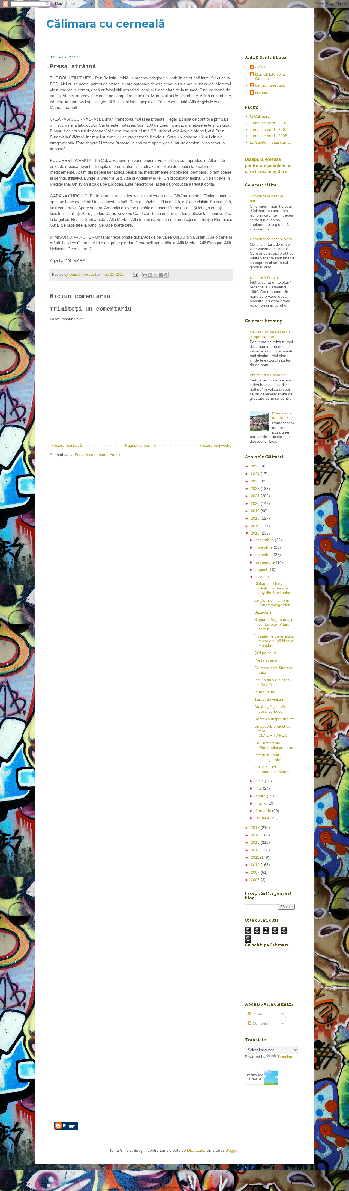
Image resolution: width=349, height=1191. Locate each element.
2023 (256, 481)
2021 (256, 496)
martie (261, 803)
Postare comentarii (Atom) (97, 454)
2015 (256, 827)
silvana (261, 92)
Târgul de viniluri (268, 699)
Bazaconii (262, 612)
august (261, 569)
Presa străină (265, 660)
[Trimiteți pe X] (155, 275)
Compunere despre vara (271, 239)
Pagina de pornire (140, 445)
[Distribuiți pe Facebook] (160, 275)
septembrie (265, 562)
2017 (256, 526)
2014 (256, 835)
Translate (285, 1056)
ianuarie (262, 818)
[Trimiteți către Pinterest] (166, 275)
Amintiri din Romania (267, 375)
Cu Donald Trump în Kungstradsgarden (272, 602)
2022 (256, 488)
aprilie (261, 796)
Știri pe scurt (265, 653)
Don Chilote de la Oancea (270, 76)
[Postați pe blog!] (150, 275)
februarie (263, 810)
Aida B (260, 67)
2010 (256, 865)
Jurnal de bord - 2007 (268, 129)
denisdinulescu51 (270, 85)
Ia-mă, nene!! (266, 692)
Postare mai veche (215, 445)
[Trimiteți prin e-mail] (145, 275)
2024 (256, 474)
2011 (255, 857)
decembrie (265, 540)
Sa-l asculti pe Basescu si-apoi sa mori (270, 334)
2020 (256, 503)
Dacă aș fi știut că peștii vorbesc (269, 708)
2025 (256, 466)
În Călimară (260, 116)
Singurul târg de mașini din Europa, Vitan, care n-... (274, 624)
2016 (256, 533)
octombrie (264, 554)
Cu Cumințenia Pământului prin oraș (274, 745)
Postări (257, 1014)
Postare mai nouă (66, 445)
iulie (259, 577)
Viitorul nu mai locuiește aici (267, 757)
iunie (260, 781)
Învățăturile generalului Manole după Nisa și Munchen (274, 641)
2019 (256, 511)
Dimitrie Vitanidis (264, 277)
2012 (256, 850)
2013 (256, 842)
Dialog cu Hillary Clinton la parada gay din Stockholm (272, 588)
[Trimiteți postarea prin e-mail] (135, 275)
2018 (256, 518)
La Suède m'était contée (271, 142)
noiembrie (264, 547)
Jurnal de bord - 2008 (268, 136)
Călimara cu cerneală (105, 23)
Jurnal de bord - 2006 (268, 123)
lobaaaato (195, 1150)
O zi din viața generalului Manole (272, 769)
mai (259, 788)
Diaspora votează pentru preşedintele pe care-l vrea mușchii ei (268, 165)
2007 (256, 872)
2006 (256, 880)
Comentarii (261, 1023)
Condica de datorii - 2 (282, 415)
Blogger (232, 1150)
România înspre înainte (274, 719)
